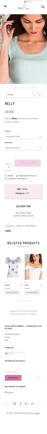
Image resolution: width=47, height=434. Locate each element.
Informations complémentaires (23, 214)
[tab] (23, 207)
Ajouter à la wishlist (17, 179)
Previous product (34, 95)
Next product (39, 95)
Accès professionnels (12, 334)
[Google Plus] (26, 404)
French (10, 353)
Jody (27, 285)
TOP (27, 193)
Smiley (7, 285)
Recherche (13, 378)
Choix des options (12, 292)
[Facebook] (20, 404)
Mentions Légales (33, 413)
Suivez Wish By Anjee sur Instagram (23, 314)
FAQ (6, 340)
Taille (8, 131)
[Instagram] (32, 404)
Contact (7, 337)
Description (23, 206)
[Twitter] (14, 404)
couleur (8, 142)
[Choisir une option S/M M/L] (23, 136)
